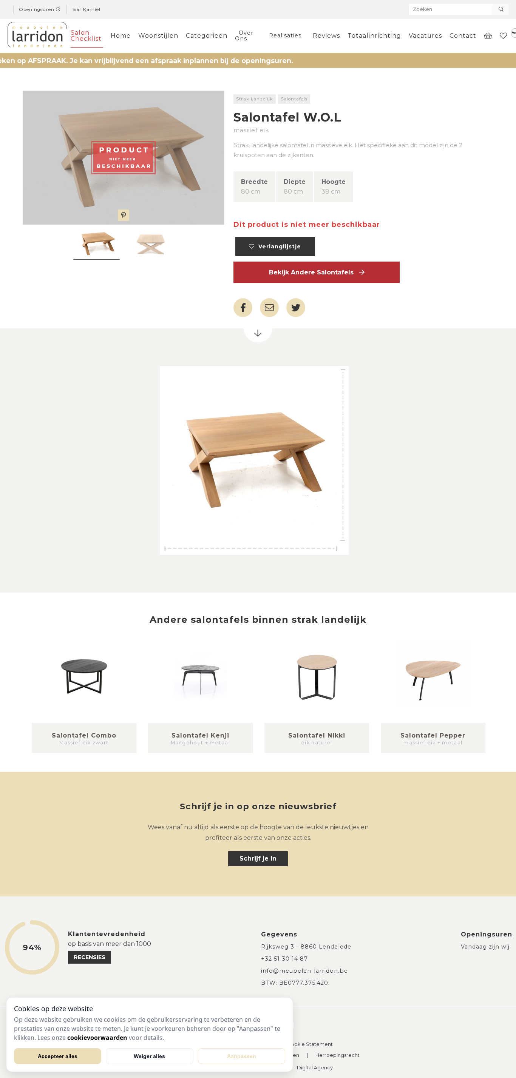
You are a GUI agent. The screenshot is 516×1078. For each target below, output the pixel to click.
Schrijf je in (258, 858)
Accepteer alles (57, 1056)
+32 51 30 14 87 (284, 958)
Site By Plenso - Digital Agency (295, 1068)
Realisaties (285, 35)
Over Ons (244, 35)
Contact (463, 35)
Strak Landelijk (254, 99)
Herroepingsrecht (337, 1055)
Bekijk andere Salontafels (314, 272)
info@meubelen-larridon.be (304, 970)
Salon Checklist (86, 35)
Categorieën (206, 35)
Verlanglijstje (278, 246)
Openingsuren (37, 9)
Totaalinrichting (374, 35)
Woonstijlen (158, 35)
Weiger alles (149, 1056)
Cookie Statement (310, 1044)
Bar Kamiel (86, 9)
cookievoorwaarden (97, 1037)
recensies (89, 957)
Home (121, 35)
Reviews (326, 35)
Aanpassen (241, 1056)
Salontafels (294, 99)
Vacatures (425, 35)
